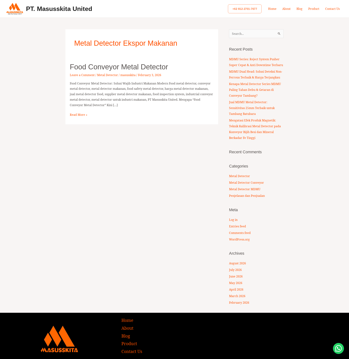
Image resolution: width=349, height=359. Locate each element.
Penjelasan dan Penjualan (247, 196)
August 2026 (237, 263)
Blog (299, 9)
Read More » (78, 114)
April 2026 (236, 289)
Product (313, 9)
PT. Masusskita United (59, 8)
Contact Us (332, 9)
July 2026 (235, 270)
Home (272, 9)
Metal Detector (107, 75)
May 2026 (235, 283)
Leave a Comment (82, 75)
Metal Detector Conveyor (246, 183)
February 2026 (239, 303)
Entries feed (237, 226)
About (286, 9)
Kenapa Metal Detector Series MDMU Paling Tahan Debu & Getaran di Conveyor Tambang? (255, 90)
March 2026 (237, 296)
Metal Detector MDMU (244, 189)
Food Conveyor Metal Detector (119, 67)
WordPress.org (239, 239)
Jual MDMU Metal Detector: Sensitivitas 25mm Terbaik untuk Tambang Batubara (252, 108)
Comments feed (240, 233)
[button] (245, 8)
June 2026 (236, 276)
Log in (233, 220)
